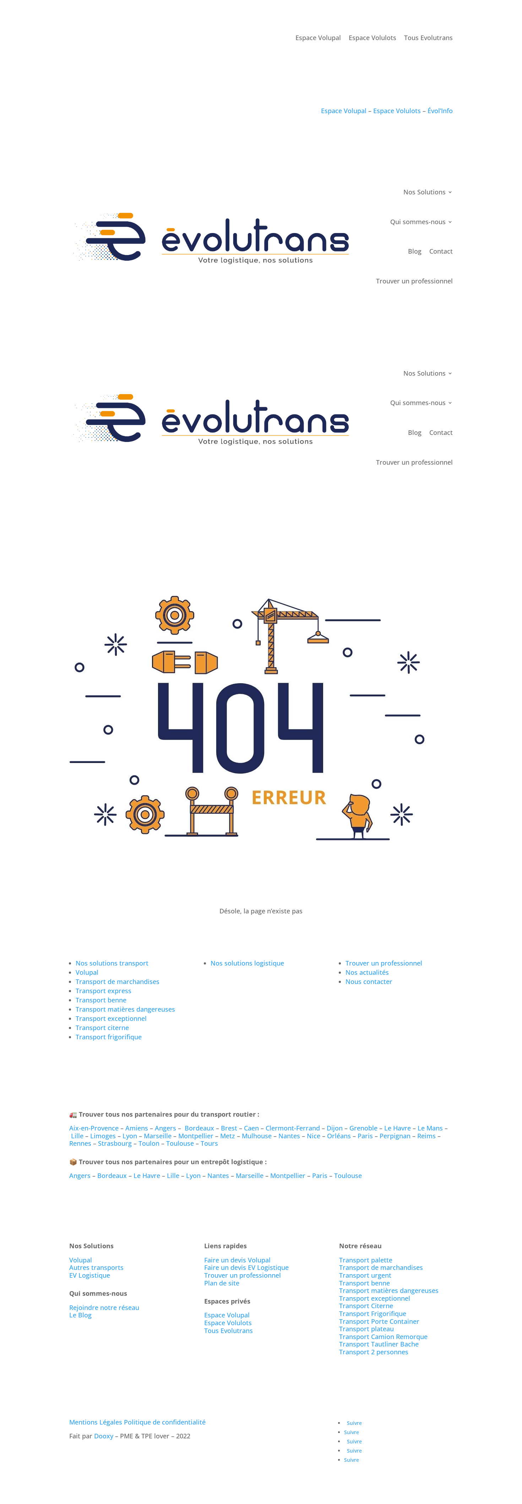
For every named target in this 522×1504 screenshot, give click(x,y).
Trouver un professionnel (414, 281)
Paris (365, 1136)
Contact (441, 251)
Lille (77, 1136)
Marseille (158, 1136)
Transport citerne (102, 1027)
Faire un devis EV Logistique (246, 1267)
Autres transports (96, 1267)
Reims (426, 1136)
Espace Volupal (318, 38)
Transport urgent (365, 1275)
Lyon (130, 1136)
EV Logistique (89, 1275)
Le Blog (80, 1315)
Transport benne (101, 1000)
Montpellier (195, 1136)
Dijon (335, 1128)
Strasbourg (115, 1143)
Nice (313, 1136)
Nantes (289, 1136)
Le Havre (397, 1128)
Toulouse (180, 1143)
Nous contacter (369, 981)
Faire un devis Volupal (237, 1260)
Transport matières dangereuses (125, 1009)
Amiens (136, 1128)
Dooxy (103, 1436)
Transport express (103, 990)
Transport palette (365, 1260)
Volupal (87, 972)
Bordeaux (199, 1128)
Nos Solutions (424, 192)
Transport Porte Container (379, 1321)
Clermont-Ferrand (293, 1128)
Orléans (339, 1136)
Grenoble (363, 1128)
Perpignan (395, 1136)
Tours (209, 1143)
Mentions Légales (95, 1422)
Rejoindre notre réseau (104, 1307)
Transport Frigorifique (372, 1313)
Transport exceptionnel (111, 1018)
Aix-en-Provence (94, 1128)
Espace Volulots (372, 38)
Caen (251, 1128)
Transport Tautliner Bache (379, 1344)
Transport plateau (366, 1329)
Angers (165, 1128)
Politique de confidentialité (165, 1422)
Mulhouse (257, 1136)
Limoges (103, 1136)
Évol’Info (440, 110)
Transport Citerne (366, 1305)
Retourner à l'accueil (111, 931)
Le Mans (430, 1128)
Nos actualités (367, 972)
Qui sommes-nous (418, 221)
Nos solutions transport (112, 963)
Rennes (80, 1143)
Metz (227, 1136)
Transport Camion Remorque (383, 1336)
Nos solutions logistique (247, 963)
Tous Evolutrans (428, 38)
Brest (229, 1128)
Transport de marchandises (117, 981)
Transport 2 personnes (373, 1352)
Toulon (148, 1143)
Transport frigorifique (109, 1037)
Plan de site (221, 1283)
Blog (415, 251)
